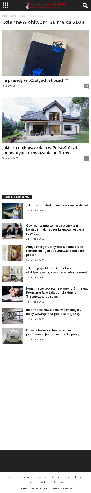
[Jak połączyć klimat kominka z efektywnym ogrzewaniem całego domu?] (12, 274)
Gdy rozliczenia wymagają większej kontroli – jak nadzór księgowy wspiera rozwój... (55, 229)
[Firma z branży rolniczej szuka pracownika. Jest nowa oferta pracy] (12, 336)
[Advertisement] (45, 401)
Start (10, 476)
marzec (32, 15)
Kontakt (44, 481)
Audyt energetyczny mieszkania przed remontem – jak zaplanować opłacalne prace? (55, 251)
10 (86, 86)
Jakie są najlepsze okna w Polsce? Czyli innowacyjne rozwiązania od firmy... (39, 150)
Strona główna (9, 15)
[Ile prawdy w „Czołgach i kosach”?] (45, 53)
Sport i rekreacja (74, 476)
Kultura (55, 476)
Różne (31, 481)
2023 (22, 15)
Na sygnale (40, 476)
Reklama (58, 481)
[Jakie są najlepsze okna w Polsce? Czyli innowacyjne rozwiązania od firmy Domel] (45, 120)
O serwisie (24, 476)
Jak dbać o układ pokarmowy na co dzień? (57, 205)
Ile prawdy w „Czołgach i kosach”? (35, 80)
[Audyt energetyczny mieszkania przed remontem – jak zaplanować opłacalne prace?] (12, 253)
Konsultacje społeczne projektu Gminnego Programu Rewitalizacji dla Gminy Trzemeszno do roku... (57, 292)
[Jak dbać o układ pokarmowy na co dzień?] (12, 211)
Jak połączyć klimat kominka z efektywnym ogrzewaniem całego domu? (56, 270)
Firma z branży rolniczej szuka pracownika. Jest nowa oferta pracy (52, 332)
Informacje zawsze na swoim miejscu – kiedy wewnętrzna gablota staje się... (55, 312)
